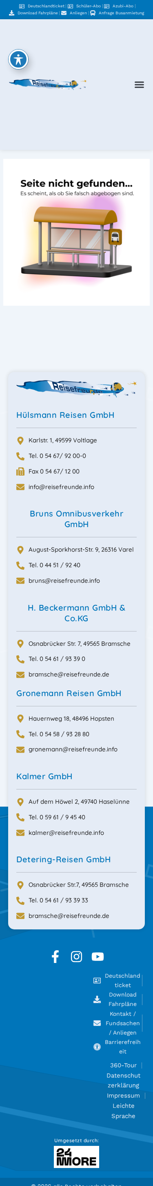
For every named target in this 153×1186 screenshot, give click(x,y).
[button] (139, 84)
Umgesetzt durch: (76, 1140)
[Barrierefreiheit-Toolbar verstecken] (18, 59)
